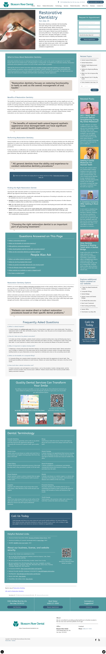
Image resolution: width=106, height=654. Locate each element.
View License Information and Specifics (31, 568)
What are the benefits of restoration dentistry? (22, 243)
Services (66, 6)
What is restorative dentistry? (17, 240)
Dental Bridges (86, 294)
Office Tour (85, 6)
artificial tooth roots (26, 329)
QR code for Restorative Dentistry (14, 591)
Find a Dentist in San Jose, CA (90, 82)
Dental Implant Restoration (89, 60)
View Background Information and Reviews (28, 574)
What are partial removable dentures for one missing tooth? (26, 264)
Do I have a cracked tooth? (16, 273)
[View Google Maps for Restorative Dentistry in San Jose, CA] (30, 408)
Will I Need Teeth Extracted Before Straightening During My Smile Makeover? (89, 118)
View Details (22, 576)
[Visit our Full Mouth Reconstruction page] (59, 424)
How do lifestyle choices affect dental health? (22, 267)
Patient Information (48, 6)
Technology (58, 6)
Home (33, 6)
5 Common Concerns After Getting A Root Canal (89, 204)
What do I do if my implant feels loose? (20, 262)
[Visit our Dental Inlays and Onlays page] (23, 424)
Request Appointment (53, 607)
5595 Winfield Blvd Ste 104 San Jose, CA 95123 (72, 2)
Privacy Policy (8, 640)
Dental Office (85, 309)
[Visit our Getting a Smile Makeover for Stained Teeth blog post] (89, 158)
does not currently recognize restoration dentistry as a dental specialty (50, 67)
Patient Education (75, 6)
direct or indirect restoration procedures (30, 286)
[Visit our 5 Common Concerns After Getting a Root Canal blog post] (89, 200)
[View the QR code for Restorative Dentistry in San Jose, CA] (57, 406)
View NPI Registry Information (46, 571)
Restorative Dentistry (19, 588)
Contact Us (100, 6)
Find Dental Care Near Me (89, 312)
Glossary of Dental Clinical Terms (38, 538)
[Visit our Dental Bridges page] (41, 424)
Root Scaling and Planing (88, 305)
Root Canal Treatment (88, 303)
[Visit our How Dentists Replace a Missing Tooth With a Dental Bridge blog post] (89, 241)
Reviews (92, 6)
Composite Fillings (87, 291)
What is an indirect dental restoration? (20, 259)
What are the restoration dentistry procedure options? (24, 252)
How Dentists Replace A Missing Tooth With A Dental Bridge (89, 246)
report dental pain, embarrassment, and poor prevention (47, 208)
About (38, 6)
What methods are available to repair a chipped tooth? (25, 270)
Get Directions (17, 607)
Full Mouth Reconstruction (89, 300)
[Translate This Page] (103, 651)
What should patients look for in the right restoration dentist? (27, 249)
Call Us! (96, 2)
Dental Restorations (87, 62)
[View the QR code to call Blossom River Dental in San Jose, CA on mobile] (89, 337)
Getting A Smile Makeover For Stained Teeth (87, 162)
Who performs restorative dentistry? (19, 246)
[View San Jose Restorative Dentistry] (17, 49)
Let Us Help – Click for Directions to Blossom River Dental (29, 410)
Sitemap (13, 640)
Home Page (40, 540)
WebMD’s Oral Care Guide (21, 543)
